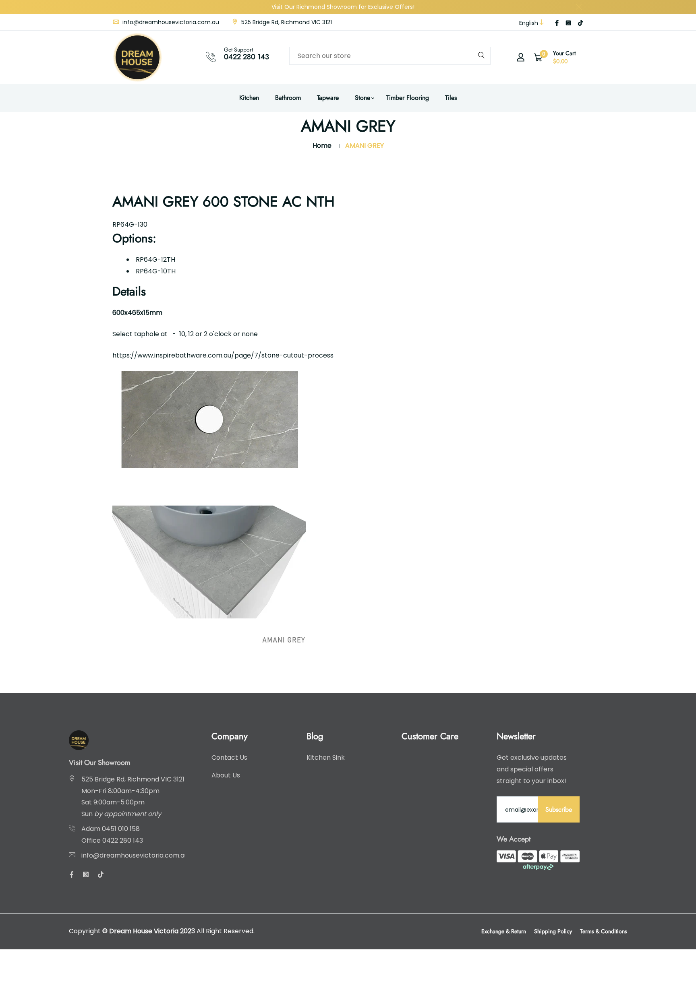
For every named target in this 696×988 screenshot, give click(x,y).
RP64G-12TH (155, 259)
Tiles (451, 97)
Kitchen (249, 97)
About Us (225, 775)
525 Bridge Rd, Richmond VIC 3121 (286, 22)
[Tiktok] (580, 23)
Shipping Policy (553, 931)
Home (322, 145)
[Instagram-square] (568, 23)
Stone (362, 97)
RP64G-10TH (156, 271)
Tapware (328, 97)
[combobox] (390, 56)
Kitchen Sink (326, 757)
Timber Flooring (407, 97)
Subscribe (558, 809)
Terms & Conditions (603, 931)
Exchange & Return (503, 931)
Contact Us (229, 757)
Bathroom (288, 97)
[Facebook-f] (556, 23)
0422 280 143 (246, 57)
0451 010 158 (121, 828)
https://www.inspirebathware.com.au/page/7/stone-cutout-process (223, 355)
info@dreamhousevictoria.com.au (170, 22)
